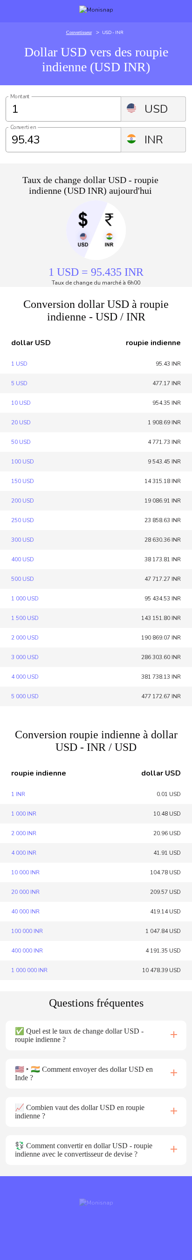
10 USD (21, 403)
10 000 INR (25, 872)
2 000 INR (23, 833)
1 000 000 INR (29, 970)
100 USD (22, 461)
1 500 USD (25, 618)
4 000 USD (25, 677)
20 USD (21, 422)
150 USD (22, 481)
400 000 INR (27, 950)
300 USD (22, 540)
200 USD (22, 500)
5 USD (19, 383)
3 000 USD (25, 657)
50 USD (21, 442)
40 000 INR (25, 911)
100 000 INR (27, 931)
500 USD (22, 579)
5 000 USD (25, 696)
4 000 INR (23, 853)
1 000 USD (25, 598)
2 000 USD (25, 637)
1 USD (19, 364)
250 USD (22, 520)
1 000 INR (23, 813)
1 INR (18, 794)
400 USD (22, 559)
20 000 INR (25, 892)
